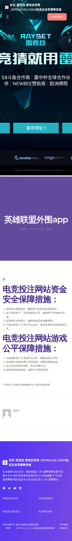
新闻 (49, 229)
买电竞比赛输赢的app (23, 384)
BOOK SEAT (57, 17)
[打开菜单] (7, 17)
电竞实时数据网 (42, 384)
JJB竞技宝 (8, 384)
